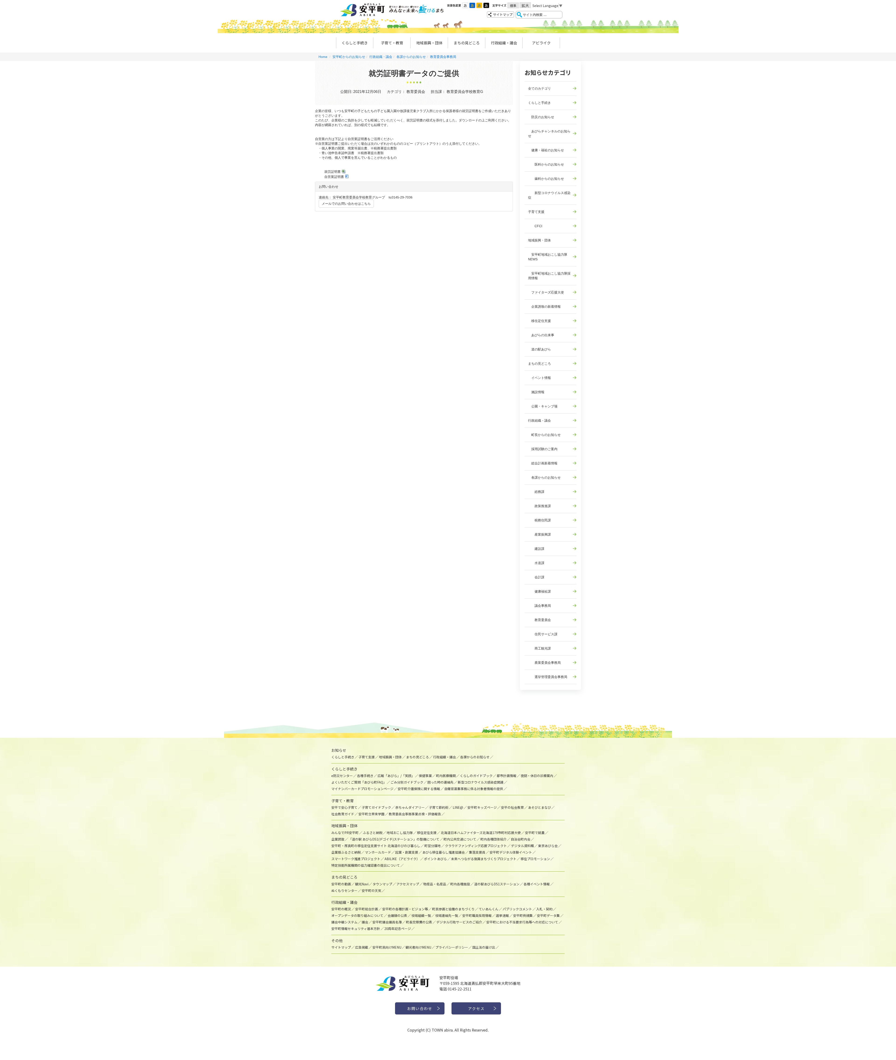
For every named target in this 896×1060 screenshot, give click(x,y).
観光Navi (361, 884)
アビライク (541, 43)
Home (322, 57)
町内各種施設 (460, 884)
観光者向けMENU (418, 947)
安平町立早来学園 (371, 814)
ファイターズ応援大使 (546, 292)
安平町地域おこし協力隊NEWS (547, 257)
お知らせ (338, 750)
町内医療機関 (446, 775)
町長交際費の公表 (419, 922)
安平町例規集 (523, 915)
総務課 (536, 492)
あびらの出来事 (541, 335)
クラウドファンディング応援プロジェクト (476, 845)
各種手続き (365, 775)
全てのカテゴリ (539, 88)
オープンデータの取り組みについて (357, 915)
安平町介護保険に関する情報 (419, 788)
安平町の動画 (341, 884)
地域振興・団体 (429, 43)
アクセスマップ (407, 884)
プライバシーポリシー (451, 947)
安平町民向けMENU (386, 947)
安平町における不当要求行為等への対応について (522, 922)
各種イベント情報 (537, 884)
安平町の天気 (371, 890)
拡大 (525, 5)
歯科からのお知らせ (546, 178)
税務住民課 (539, 520)
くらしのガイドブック (476, 775)
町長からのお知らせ (544, 435)
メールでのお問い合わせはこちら (346, 203)
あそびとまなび (539, 807)
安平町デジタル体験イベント (511, 852)
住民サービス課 (542, 634)
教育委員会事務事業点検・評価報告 (415, 814)
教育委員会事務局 (443, 57)
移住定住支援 (539, 321)
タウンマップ (382, 884)
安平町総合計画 (366, 909)
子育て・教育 (392, 43)
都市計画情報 (506, 775)
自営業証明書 (334, 177)
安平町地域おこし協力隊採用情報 (549, 276)
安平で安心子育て (344, 807)
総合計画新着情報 (542, 463)
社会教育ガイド (342, 814)
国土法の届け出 (483, 947)
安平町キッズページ (482, 807)
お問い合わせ (419, 1008)
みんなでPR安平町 (345, 832)
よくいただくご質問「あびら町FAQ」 (358, 782)
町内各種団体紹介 (493, 839)
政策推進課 (539, 506)
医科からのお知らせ (546, 164)
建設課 (536, 549)
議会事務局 (539, 606)
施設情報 (536, 392)
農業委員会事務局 (544, 662)
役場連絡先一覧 (446, 915)
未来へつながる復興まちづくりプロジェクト (483, 858)
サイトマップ (503, 14)
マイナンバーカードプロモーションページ (362, 788)
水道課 (536, 563)
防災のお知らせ (541, 117)
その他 (337, 940)
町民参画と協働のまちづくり (453, 909)
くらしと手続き (355, 43)
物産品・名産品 (434, 884)
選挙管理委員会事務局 (547, 677)
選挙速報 (502, 915)
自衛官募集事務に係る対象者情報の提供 (473, 788)
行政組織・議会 (504, 43)
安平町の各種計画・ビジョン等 (405, 909)
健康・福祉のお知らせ (546, 150)
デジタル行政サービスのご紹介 (459, 922)
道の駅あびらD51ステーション (496, 884)
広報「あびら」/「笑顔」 (396, 775)
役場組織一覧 (421, 915)
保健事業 (425, 775)
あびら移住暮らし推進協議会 (443, 852)
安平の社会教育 (512, 807)
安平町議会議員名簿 (387, 922)
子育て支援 (536, 212)
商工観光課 (539, 648)
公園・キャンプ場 (542, 406)
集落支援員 (477, 852)
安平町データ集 (548, 915)
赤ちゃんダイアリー (410, 807)
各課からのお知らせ (411, 57)
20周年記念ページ (397, 928)
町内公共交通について (460, 839)
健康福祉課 (539, 591)
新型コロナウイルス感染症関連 (481, 782)
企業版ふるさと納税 (346, 852)
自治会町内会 (520, 839)
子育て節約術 (438, 807)
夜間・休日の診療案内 (537, 775)
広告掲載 (361, 947)
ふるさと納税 (372, 832)
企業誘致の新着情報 (544, 306)
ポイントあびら (435, 858)
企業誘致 (337, 839)
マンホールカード (378, 852)
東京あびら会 (548, 845)
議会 (365, 922)
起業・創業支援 (406, 852)
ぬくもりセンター (344, 890)
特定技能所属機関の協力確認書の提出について (365, 865)
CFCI (535, 226)
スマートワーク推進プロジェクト (355, 858)
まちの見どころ (467, 43)
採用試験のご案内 (542, 449)
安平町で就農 (535, 832)
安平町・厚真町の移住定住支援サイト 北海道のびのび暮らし (375, 845)
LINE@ (458, 807)
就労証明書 (332, 171)
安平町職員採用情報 (477, 915)
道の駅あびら (539, 349)
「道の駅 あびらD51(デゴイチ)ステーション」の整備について (394, 839)
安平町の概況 (341, 909)
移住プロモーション (535, 858)
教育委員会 (539, 620)
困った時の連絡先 (440, 782)
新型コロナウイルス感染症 (549, 195)
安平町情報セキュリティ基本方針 (355, 928)
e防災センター (342, 775)
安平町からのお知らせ (348, 57)
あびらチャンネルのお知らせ (549, 133)
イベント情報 (539, 378)
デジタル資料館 (522, 845)
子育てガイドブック (376, 807)
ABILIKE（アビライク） (402, 858)
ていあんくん (488, 909)
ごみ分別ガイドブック (407, 782)
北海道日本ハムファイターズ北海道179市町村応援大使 (481, 832)
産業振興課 (539, 534)
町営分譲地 (432, 845)
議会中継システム (344, 922)
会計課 (536, 577)
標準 (513, 5)
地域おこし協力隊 (400, 832)
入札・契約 (544, 909)
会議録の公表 (397, 915)
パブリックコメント (517, 909)
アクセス (476, 1008)
